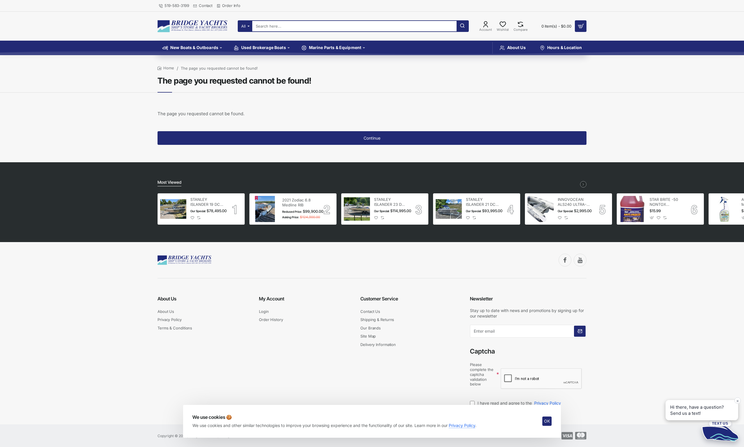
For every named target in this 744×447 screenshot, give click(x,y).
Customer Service (379, 299)
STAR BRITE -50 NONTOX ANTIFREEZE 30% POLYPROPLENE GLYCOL (666, 202)
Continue (372, 138)
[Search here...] (462, 26)
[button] (192, 217)
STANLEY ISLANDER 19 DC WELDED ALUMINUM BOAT (206, 202)
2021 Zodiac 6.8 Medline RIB (296, 202)
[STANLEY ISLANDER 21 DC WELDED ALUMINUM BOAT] (449, 209)
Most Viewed (169, 182)
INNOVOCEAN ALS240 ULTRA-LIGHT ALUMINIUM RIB (572, 202)
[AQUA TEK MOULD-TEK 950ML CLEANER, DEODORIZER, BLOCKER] (724, 209)
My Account (271, 299)
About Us (167, 299)
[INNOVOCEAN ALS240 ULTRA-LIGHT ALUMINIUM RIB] (540, 209)
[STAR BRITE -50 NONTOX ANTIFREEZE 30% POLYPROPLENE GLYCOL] (632, 209)
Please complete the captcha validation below (481, 374)
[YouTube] (580, 260)
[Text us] (720, 430)
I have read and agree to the (518, 403)
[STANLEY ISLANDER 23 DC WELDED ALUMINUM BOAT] (357, 209)
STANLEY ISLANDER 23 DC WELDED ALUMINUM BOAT (390, 202)
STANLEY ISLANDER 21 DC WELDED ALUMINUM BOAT (482, 202)
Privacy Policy (462, 425)
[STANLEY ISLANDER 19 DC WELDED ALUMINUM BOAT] (173, 209)
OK (547, 421)
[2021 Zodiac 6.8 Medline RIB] (265, 209)
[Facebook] (565, 260)
